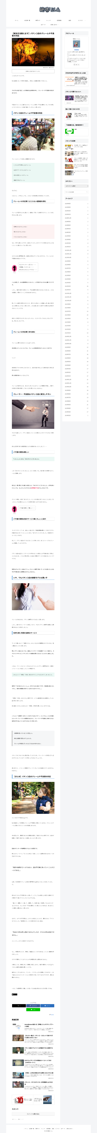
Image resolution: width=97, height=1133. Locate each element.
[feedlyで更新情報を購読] (76, 65)
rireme (76, 50)
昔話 (53, 1128)
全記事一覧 (31, 1128)
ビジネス (57, 1128)
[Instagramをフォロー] (74, 65)
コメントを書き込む (33, 1114)
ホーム (26, 1128)
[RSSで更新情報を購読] (79, 65)
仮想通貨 (48, 1128)
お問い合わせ (69, 1128)
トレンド (15, 994)
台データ (63, 1128)
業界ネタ (38, 1128)
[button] (87, 192)
